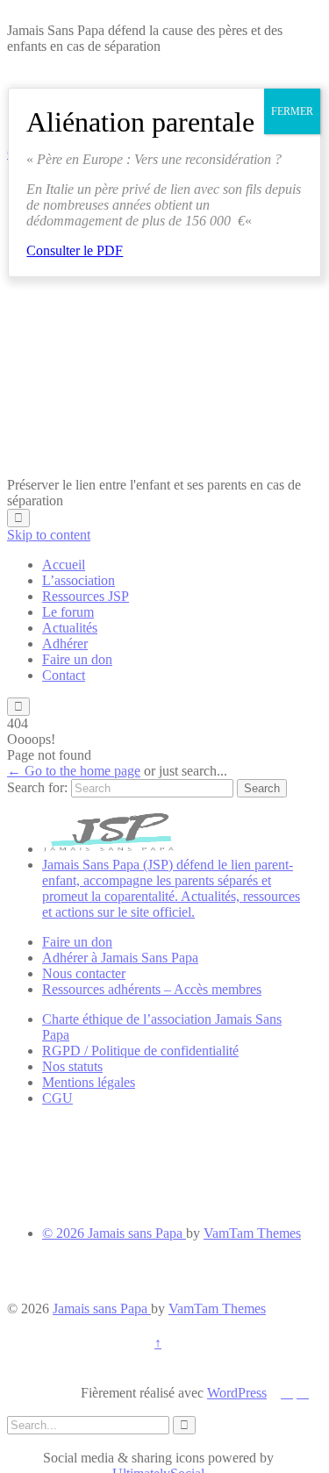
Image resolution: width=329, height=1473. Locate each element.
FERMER (292, 111)
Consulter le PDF (74, 250)
